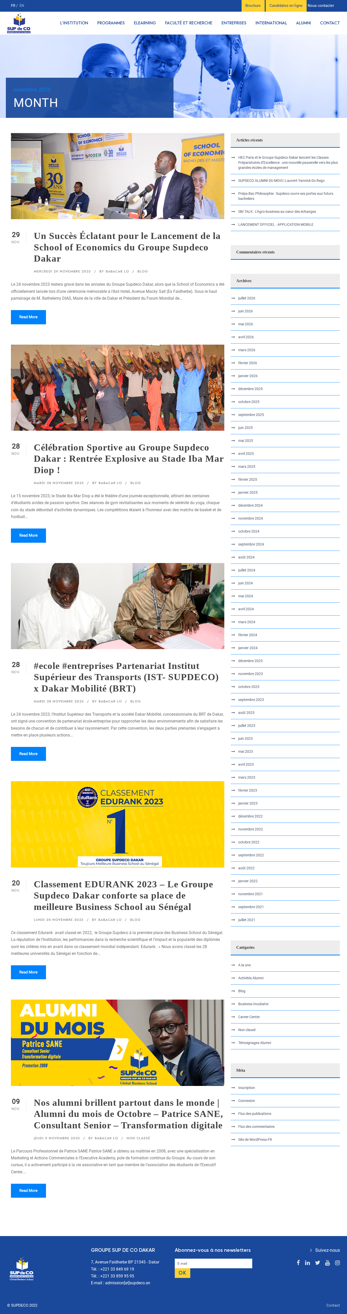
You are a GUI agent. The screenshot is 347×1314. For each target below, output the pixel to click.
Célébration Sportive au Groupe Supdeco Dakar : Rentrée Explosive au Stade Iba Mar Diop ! (129, 458)
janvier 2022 (248, 881)
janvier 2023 (248, 803)
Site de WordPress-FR (255, 1139)
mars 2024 (246, 622)
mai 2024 (245, 596)
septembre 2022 (251, 855)
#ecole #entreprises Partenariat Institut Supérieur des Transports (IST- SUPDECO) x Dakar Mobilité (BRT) (126, 677)
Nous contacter (321, 5)
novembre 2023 (250, 674)
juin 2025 (245, 428)
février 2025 (247, 479)
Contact (330, 23)
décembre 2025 (250, 389)
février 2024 (247, 635)
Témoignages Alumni (254, 1043)
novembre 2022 (250, 829)
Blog (142, 271)
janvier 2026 (248, 376)
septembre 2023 (251, 700)
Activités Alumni (250, 978)
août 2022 (246, 868)
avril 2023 (246, 764)
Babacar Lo (117, 271)
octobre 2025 (248, 402)
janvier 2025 (248, 492)
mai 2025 (245, 441)
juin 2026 (245, 311)
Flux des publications (254, 1114)
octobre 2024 (248, 531)
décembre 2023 (250, 661)
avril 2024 (246, 609)
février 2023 (247, 790)
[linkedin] (307, 1263)
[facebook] (298, 1263)
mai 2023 (245, 751)
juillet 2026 (246, 298)
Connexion (246, 1101)
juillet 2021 (246, 920)
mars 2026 (246, 350)
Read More (28, 317)
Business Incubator (253, 1004)
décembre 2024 (250, 505)
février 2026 (247, 363)
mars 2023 (246, 777)
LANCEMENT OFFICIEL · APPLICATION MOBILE (275, 224)
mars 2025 (246, 466)
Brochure (253, 5)
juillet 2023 (246, 726)
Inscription (246, 1088)
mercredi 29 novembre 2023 (62, 271)
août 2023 (246, 713)
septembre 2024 (251, 544)
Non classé (138, 1138)
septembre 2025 (251, 415)
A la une (244, 965)
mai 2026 (245, 324)
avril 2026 (246, 337)
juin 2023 (245, 738)
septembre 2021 (251, 907)
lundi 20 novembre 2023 (59, 919)
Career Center (249, 1017)
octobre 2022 (248, 842)
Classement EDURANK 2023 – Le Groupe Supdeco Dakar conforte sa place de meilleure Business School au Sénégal (123, 895)
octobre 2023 (248, 687)
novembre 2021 (250, 894)
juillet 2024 (246, 570)
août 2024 (246, 557)
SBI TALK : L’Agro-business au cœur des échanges (277, 212)
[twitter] (317, 1263)
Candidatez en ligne (286, 5)
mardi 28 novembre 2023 (59, 482)
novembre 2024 (250, 518)
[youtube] (327, 1263)
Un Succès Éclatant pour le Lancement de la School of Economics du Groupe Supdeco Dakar (127, 247)
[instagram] (337, 1263)
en (22, 6)
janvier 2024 (248, 648)
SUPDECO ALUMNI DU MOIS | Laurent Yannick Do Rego (281, 181)
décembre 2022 (250, 816)
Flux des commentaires (256, 1127)
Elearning (145, 23)
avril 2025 (246, 454)
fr (13, 6)
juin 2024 (245, 583)
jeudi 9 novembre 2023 (57, 1138)
